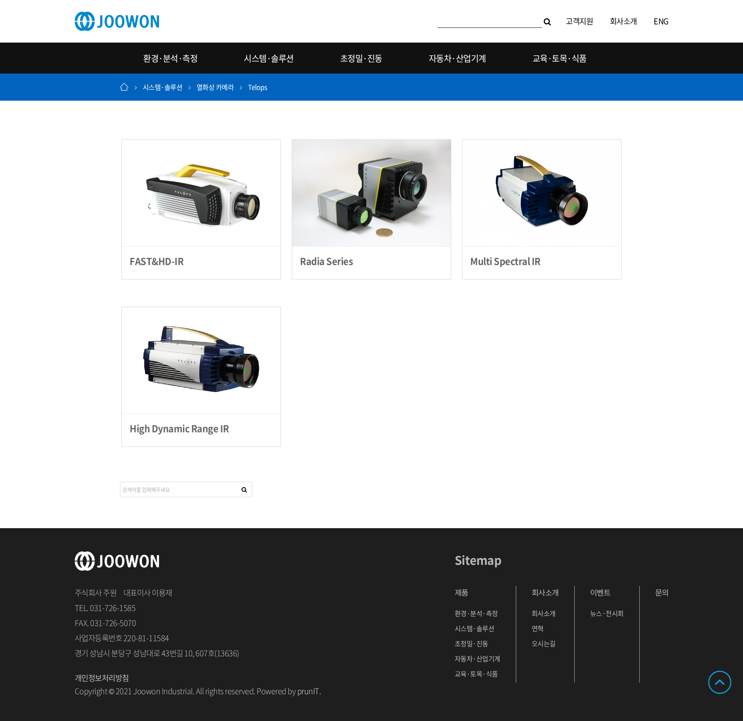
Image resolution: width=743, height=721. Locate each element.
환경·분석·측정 (170, 58)
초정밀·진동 (361, 58)
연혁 (538, 628)
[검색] (547, 21)
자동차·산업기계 (457, 58)
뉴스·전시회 (607, 613)
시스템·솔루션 (269, 58)
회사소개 (623, 21)
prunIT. (309, 691)
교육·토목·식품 (559, 58)
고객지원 (579, 21)
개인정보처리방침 (102, 677)
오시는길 (544, 643)
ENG (661, 21)
